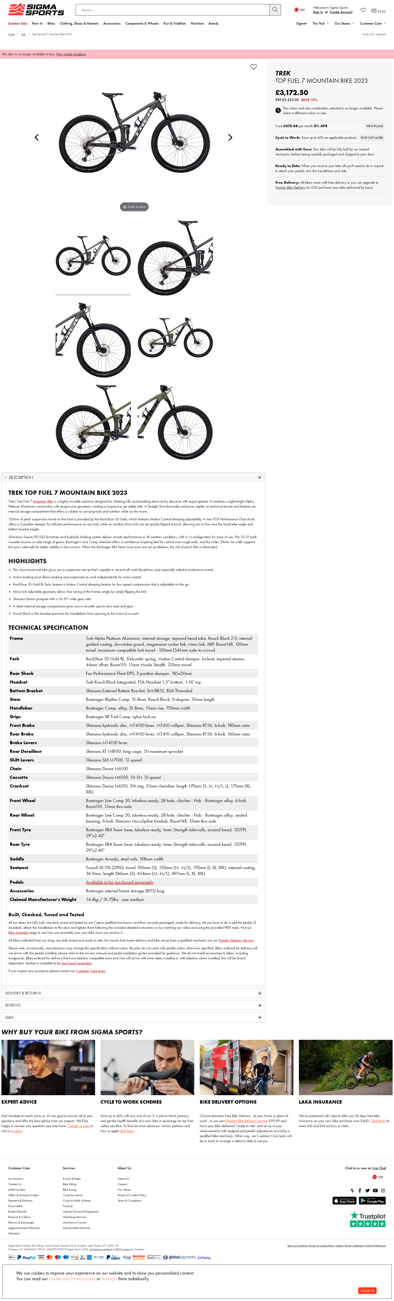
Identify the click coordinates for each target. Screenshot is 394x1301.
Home (11, 34)
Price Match (15, 1206)
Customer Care (19, 1168)
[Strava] (352, 1190)
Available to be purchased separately (119, 882)
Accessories (112, 23)
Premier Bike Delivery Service (247, 1120)
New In (37, 23)
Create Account (341, 12)
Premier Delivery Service (236, 940)
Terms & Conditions (129, 1200)
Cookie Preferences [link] (375, 1245)
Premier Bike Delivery (290, 187)
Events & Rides (72, 1179)
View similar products (71, 54)
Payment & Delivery (20, 1200)
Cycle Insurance (73, 1195)
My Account (15, 1179)
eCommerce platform (101, 1249)
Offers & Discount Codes (23, 1195)
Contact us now (78, 1125)
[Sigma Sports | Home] (36, 9)
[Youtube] (375, 1190)
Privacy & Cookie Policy (132, 1195)
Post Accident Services (76, 1228)
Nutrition (197, 23)
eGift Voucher (17, 1189)
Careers (122, 1184)
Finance (68, 1206)
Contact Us (15, 1184)
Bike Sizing (69, 1189)
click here (126, 1130)
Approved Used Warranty (24, 1228)
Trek (23, 34)
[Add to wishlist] (253, 67)
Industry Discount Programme (81, 1211)
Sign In (318, 12)
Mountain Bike (43, 501)
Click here (378, 1120)
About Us (124, 1168)
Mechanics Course (74, 1222)
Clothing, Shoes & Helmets (79, 23)
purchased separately (77, 963)
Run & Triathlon (174, 23)
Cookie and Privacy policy (72, 1278)
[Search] (275, 9)
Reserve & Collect (19, 1217)
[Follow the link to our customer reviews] (368, 1219)
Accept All (367, 1291)
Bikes (51, 23)
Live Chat (379, 1168)
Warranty (14, 1233)
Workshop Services (74, 1217)
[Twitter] (367, 1190)
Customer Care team (90, 970)
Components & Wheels (142, 23)
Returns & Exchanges (21, 1222)
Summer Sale (17, 23)
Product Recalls (17, 1211)
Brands (213, 23)
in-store (16, 1130)
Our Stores (124, 1189)
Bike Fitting (69, 1184)
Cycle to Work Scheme (77, 1200)
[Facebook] (360, 1190)
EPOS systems (122, 1249)
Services (69, 1168)
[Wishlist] (363, 10)
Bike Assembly (18, 932)
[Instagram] (383, 1190)
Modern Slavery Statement (349, 1245)
